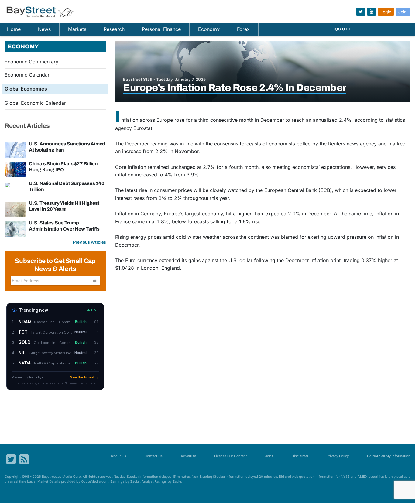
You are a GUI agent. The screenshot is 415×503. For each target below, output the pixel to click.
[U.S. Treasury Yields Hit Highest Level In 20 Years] (15, 209)
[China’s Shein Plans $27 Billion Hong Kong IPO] (15, 169)
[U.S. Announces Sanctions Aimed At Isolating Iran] (15, 149)
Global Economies (26, 89)
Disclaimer (300, 456)
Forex (243, 29)
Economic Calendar (27, 75)
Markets (77, 29)
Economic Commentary (31, 62)
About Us (118, 456)
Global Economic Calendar (35, 103)
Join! (403, 11)
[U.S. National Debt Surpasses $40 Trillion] (15, 189)
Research (114, 29)
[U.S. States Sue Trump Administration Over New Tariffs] (15, 228)
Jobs (269, 456)
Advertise (188, 456)
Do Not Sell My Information (388, 456)
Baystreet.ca (51, 476)
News (44, 29)
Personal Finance (161, 29)
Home (14, 29)
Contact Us (154, 456)
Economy (209, 29)
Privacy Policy (338, 456)
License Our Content (230, 456)
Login (385, 11)
